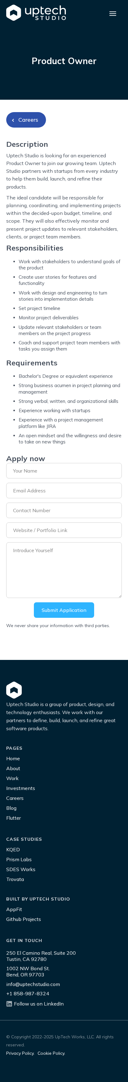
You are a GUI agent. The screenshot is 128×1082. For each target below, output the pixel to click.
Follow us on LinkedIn (39, 1004)
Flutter (13, 818)
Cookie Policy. (51, 1053)
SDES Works (20, 869)
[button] (113, 12)
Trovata (15, 879)
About (13, 768)
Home (13, 758)
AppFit (14, 909)
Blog (11, 808)
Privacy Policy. (20, 1053)
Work (12, 778)
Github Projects (23, 919)
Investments (20, 788)
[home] (36, 13)
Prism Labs (19, 859)
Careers (15, 798)
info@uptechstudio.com (33, 984)
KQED (13, 849)
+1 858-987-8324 (27, 993)
